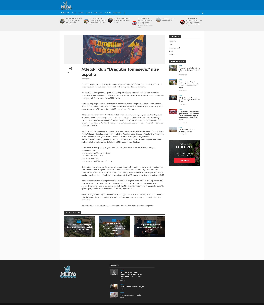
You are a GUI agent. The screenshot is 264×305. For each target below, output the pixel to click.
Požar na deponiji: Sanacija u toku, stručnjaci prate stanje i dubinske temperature (74, 21)
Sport (81, 13)
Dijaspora (98, 13)
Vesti (74, 13)
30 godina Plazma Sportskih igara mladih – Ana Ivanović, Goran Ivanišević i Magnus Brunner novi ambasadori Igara (145, 23)
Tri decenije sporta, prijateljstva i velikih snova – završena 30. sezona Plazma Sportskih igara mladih (194, 22)
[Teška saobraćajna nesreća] (114, 295)
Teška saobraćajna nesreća (130, 295)
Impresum (117, 13)
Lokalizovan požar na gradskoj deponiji (168, 20)
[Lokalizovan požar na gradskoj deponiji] (158, 19)
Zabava (89, 13)
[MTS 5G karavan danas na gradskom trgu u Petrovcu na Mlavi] (110, 20)
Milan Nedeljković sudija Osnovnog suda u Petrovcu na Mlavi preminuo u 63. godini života (131, 275)
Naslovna (65, 13)
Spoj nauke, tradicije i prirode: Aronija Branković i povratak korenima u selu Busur (98, 21)
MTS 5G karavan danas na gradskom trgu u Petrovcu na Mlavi (122, 20)
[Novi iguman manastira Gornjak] (114, 286)
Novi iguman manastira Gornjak (132, 287)
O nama (108, 13)
